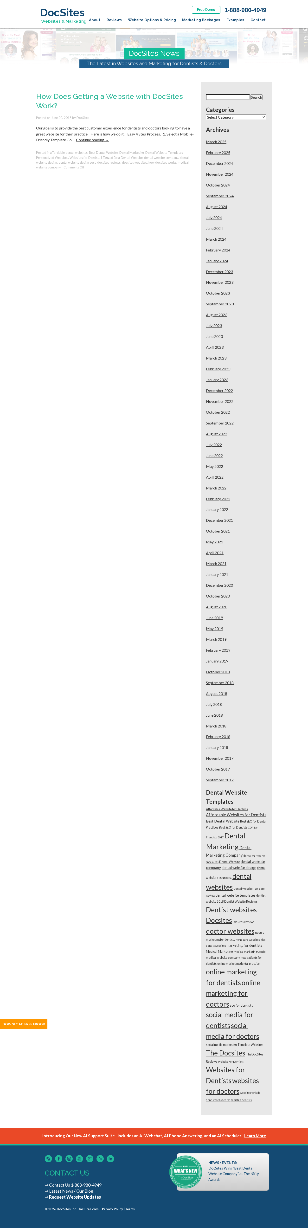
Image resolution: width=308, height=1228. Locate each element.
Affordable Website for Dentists (227, 809)
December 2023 (219, 271)
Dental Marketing (131, 152)
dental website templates (236, 895)
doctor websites (230, 931)
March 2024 (216, 239)
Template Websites (250, 1045)
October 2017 (218, 769)
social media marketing (221, 1045)
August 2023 (216, 314)
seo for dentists (241, 1005)
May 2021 (214, 542)
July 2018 (214, 704)
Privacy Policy (112, 1209)
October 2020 (218, 596)
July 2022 (214, 444)
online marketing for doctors (233, 993)
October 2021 (218, 531)
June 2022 (214, 455)
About (94, 20)
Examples (235, 20)
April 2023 (215, 347)
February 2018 (218, 736)
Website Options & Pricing (152, 20)
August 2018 (216, 693)
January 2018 (217, 747)
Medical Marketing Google (250, 951)
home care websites (248, 939)
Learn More (255, 1135)
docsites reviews (109, 162)
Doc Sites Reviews (243, 921)
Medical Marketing (219, 951)
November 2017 (219, 758)
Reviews (114, 20)
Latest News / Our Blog (71, 1191)
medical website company (223, 957)
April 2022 (215, 477)
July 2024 (214, 217)
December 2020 (219, 585)
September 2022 (220, 423)
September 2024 (220, 195)
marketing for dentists (244, 945)
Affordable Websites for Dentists (236, 814)
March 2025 (216, 141)
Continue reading (92, 139)
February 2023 (218, 368)
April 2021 (215, 552)
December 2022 (219, 390)
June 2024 (214, 228)
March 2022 (216, 488)
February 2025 (218, 152)
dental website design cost (77, 162)
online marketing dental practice (238, 963)
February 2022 (218, 498)
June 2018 (214, 715)
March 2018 (216, 726)
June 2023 (214, 336)
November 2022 (219, 401)
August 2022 (216, 433)
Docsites (219, 920)
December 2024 (219, 163)
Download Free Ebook (23, 1024)
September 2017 (220, 780)
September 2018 (220, 682)
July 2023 (214, 325)
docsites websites (134, 162)
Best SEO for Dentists (233, 827)
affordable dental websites (69, 152)
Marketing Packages (201, 20)
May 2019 (214, 628)
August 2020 (216, 606)
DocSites (83, 118)
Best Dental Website (103, 152)
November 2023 (219, 282)
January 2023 (217, 379)
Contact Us (59, 1185)
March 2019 (216, 639)
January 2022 (217, 509)
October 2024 (218, 185)
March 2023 (216, 358)
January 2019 (217, 661)
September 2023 (220, 304)
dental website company (161, 158)
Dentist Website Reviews (240, 901)
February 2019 (218, 650)
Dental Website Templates (164, 152)
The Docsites (225, 1053)
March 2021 (216, 563)
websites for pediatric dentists (233, 1099)
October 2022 (218, 412)
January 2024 (217, 260)
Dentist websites (231, 910)
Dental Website (229, 862)
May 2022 (214, 466)
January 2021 (217, 574)
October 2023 (218, 293)
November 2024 (219, 174)
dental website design (239, 867)
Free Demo (206, 10)
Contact (258, 20)
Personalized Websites (52, 158)
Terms (130, 1209)
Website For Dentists (231, 1061)
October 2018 (218, 671)
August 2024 (216, 206)
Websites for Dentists (85, 158)
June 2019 (214, 617)
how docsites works (162, 162)
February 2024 (218, 250)
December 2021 (219, 520)
